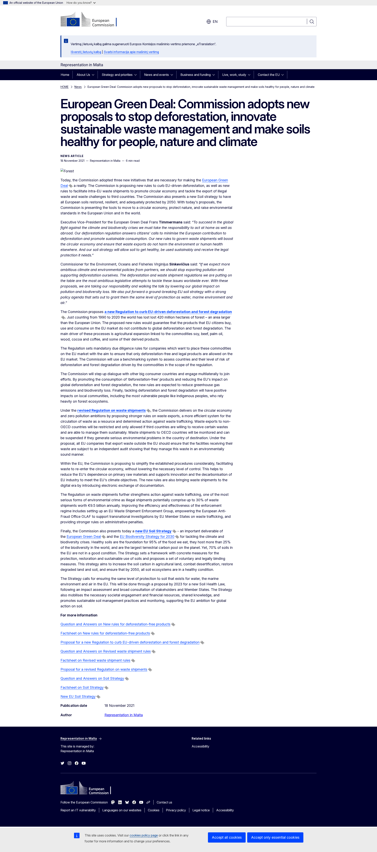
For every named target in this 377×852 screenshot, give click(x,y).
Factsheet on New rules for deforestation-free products (105, 633)
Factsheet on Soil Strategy (82, 687)
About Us (83, 75)
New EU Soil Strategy (78, 696)
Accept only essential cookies (275, 837)
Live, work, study (234, 75)
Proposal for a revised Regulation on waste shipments (103, 669)
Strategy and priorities (117, 75)
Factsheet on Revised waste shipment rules (95, 660)
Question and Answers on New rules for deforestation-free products (115, 624)
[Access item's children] (94, 74)
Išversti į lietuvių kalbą (86, 52)
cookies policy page (144, 835)
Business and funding (195, 75)
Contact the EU (269, 75)
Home (65, 75)
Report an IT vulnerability (78, 810)
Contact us (164, 802)
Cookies (153, 810)
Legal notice (201, 810)
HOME (64, 86)
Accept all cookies (227, 837)
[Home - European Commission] (92, 20)
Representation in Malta (123, 715)
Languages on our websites (121, 810)
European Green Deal (84, 536)
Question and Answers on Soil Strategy (92, 678)
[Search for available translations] (71, 186)
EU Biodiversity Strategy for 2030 (147, 536)
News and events (156, 75)
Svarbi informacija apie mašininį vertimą (131, 52)
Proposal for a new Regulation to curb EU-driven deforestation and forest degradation (129, 642)
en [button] (215, 21)
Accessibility (200, 746)
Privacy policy (176, 810)
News (78, 86)
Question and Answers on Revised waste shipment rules (105, 651)
